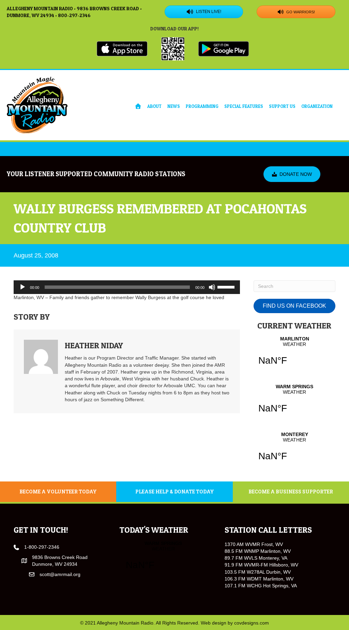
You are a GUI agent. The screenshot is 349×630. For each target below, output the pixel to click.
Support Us (282, 106)
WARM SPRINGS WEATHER (294, 403)
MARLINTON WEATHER (294, 355)
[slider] (227, 286)
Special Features (243, 106)
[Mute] (212, 287)
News (173, 106)
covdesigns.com (251, 623)
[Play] (22, 287)
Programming (202, 106)
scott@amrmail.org (60, 574)
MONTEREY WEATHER (294, 451)
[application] (127, 287)
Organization (317, 106)
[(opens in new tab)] (122, 48)
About (154, 106)
